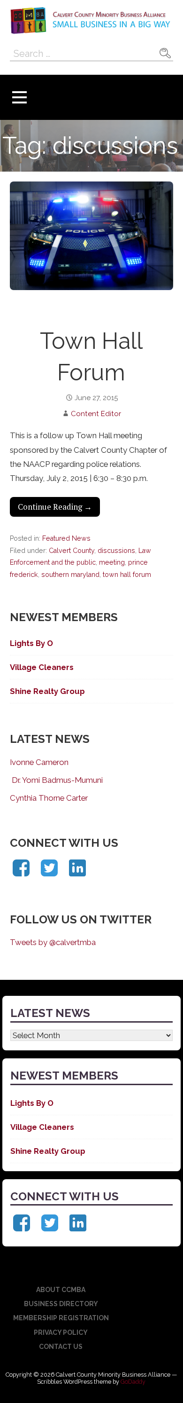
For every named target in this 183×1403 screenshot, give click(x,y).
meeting (112, 562)
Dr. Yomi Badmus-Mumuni (56, 780)
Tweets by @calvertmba (53, 942)
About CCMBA (60, 1289)
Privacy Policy (61, 1332)
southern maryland (70, 574)
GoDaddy (133, 1381)
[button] (19, 97)
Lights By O (31, 643)
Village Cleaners (42, 667)
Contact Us (61, 1346)
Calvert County (71, 550)
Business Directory (61, 1304)
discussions (116, 550)
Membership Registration (61, 1318)
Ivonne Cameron (39, 762)
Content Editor (96, 414)
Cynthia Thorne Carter (49, 798)
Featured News (66, 538)
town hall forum (127, 574)
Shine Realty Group (47, 691)
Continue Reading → (55, 507)
